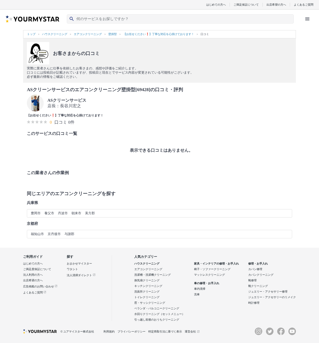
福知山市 (37, 234)
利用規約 (109, 331)
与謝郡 (69, 234)
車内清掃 (199, 288)
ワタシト (72, 269)
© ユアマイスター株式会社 (77, 331)
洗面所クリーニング (147, 291)
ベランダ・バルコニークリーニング (156, 308)
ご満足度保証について (37, 269)
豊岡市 (36, 213)
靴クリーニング (258, 286)
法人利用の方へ (33, 274)
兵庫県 (32, 203)
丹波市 (63, 213)
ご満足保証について (246, 5)
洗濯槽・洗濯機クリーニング (152, 274)
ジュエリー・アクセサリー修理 (267, 291)
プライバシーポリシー (131, 331)
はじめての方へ (216, 5)
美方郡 (90, 213)
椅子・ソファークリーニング (212, 269)
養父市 (49, 213)
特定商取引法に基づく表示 (165, 331)
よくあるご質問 (303, 5)
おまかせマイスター (79, 263)
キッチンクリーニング (148, 286)
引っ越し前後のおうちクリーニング (156, 319)
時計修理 (253, 302)
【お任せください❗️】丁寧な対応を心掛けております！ (65, 115)
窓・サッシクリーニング (149, 302)
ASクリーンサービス (66, 100)
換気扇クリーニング (147, 280)
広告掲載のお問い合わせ (39, 286)
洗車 (197, 294)
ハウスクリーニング (147, 263)
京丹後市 (54, 234)
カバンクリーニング (260, 274)
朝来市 (76, 213)
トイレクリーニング (147, 297)
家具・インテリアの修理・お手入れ (216, 263)
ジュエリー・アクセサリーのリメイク (272, 297)
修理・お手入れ (258, 263)
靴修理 (252, 280)
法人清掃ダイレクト (80, 275)
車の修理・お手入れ (206, 283)
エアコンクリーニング (148, 269)
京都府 (32, 223)
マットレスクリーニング (209, 274)
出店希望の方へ (276, 5)
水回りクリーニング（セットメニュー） (159, 314)
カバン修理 (255, 269)
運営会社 (190, 331)
